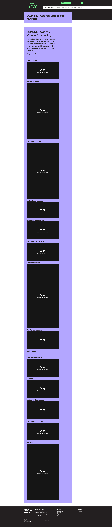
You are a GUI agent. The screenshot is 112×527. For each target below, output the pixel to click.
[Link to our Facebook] (79, 512)
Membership (65, 8)
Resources (58, 8)
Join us (63, 2)
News (52, 8)
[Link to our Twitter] (81, 512)
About (47, 8)
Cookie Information (74, 520)
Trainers (79, 8)
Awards (72, 8)
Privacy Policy (80, 520)
